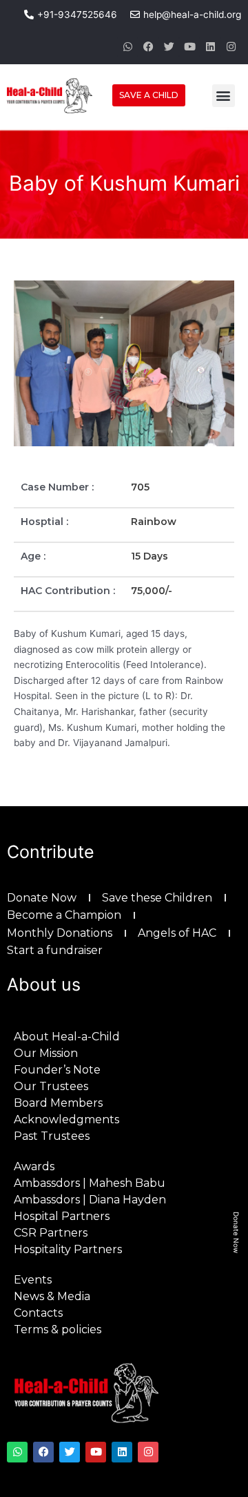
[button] (223, 95)
